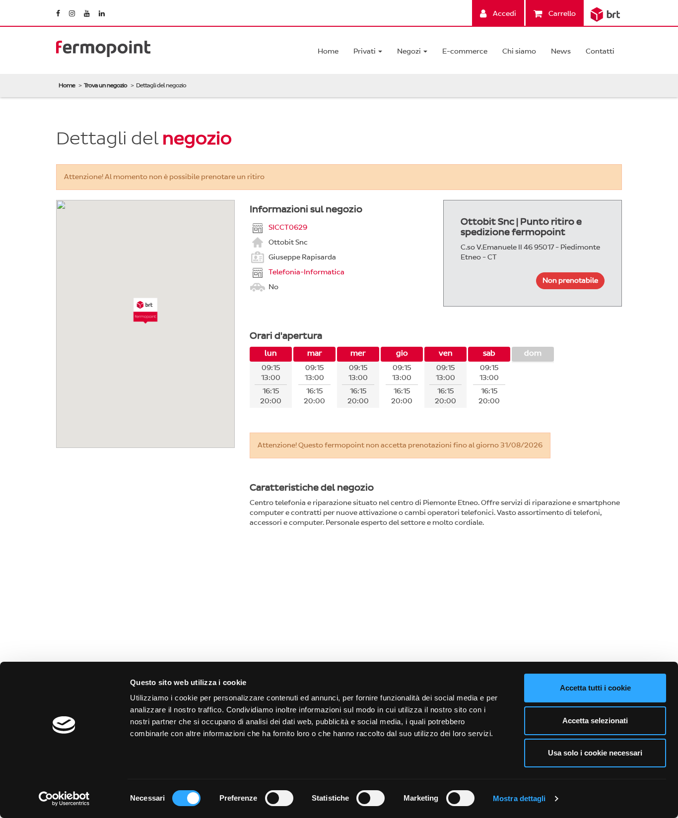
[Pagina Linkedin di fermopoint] (102, 13)
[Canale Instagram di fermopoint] (72, 13)
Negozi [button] (409, 51)
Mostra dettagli (519, 798)
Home (328, 51)
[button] (146, 311)
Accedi (503, 13)
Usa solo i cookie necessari (595, 753)
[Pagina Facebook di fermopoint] (59, 13)
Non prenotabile (570, 280)
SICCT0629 (288, 227)
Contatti (600, 51)
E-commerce (464, 51)
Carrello (561, 13)
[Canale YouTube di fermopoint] (87, 13)
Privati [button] (365, 51)
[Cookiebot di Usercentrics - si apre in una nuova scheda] (64, 798)
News (561, 51)
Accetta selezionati (595, 720)
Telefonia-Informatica (306, 271)
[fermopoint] (103, 46)
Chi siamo (519, 51)
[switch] (279, 798)
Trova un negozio (105, 85)
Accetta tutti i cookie (595, 688)
